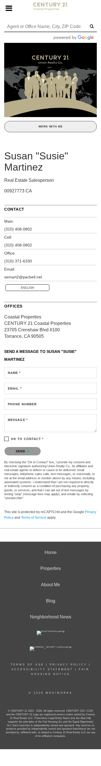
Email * (15, 388)
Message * (18, 420)
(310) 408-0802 (18, 229)
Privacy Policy (68, 664)
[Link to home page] (50, 8)
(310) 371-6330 (18, 261)
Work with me (50, 126)
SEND (21, 451)
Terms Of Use (27, 664)
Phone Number (22, 404)
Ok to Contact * (27, 439)
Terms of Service (33, 518)
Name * (14, 372)
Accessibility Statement (42, 669)
